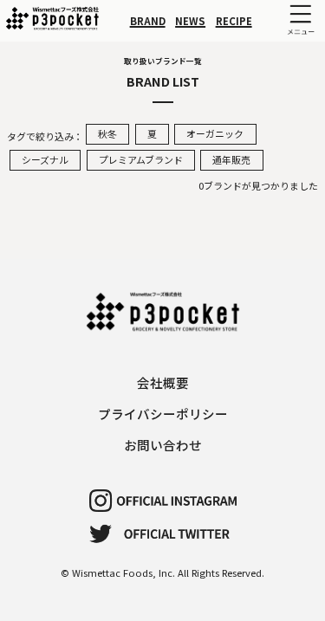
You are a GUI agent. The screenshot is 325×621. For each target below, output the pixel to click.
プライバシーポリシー (163, 413)
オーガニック (215, 133)
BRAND (148, 21)
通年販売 (231, 159)
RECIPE (234, 21)
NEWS (190, 21)
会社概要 (163, 382)
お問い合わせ (163, 445)
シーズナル (45, 159)
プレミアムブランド (141, 159)
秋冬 (107, 133)
